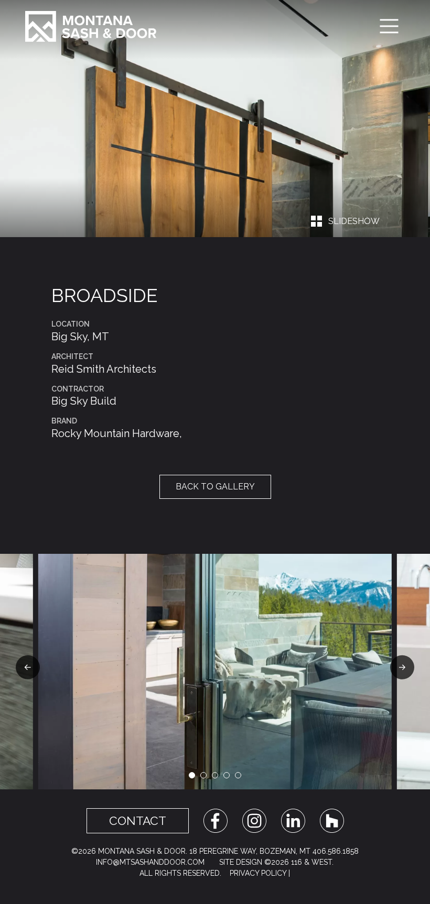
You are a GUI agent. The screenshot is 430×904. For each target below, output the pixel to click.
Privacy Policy (258, 873)
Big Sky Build (83, 401)
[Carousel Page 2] (203, 775)
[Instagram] (254, 820)
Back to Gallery (215, 487)
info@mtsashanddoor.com (150, 862)
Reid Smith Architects (103, 369)
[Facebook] (215, 820)
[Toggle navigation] (389, 26)
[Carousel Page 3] (215, 775)
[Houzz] (332, 820)
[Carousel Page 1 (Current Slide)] (192, 775)
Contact (137, 821)
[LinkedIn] (293, 820)
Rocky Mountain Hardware (115, 433)
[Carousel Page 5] (238, 775)
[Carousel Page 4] (226, 775)
